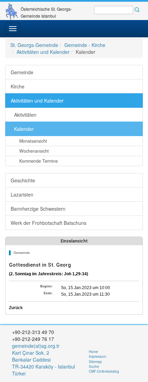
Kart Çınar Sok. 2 (30, 352)
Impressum (97, 356)
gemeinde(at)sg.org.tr (36, 345)
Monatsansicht (33, 141)
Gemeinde (22, 72)
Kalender (24, 128)
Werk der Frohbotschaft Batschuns (48, 222)
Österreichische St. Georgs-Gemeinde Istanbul (46, 11)
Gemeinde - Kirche (84, 44)
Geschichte (23, 180)
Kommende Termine (38, 161)
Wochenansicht (34, 151)
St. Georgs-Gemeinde (34, 44)
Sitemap (95, 361)
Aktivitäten (25, 114)
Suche (94, 366)
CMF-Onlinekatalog (104, 371)
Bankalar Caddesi (31, 359)
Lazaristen (22, 194)
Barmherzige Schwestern (38, 208)
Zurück (16, 307)
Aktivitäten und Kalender (43, 51)
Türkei (19, 373)
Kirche (17, 86)
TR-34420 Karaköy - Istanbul (43, 366)
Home (93, 351)
